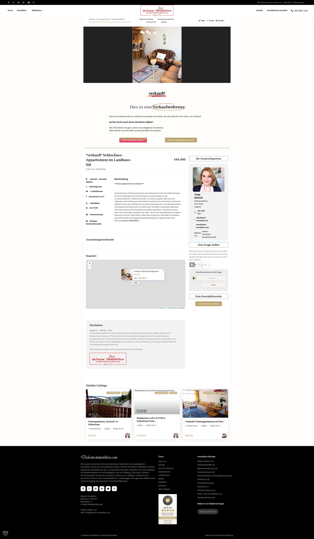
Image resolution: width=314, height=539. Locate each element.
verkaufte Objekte (118, 19)
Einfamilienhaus (204, 472)
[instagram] (33, 2)
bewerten (162, 485)
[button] (5, 533)
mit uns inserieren (166, 468)
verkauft (93, 179)
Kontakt (259, 10)
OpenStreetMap (172, 308)
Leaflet (163, 308)
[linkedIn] (23, 2)
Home (10, 10)
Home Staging (164, 489)
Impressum (209, 535)
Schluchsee (100, 169)
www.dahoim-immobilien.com (202, 226)
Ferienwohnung (103, 19)
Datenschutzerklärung (224, 535)
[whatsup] (13, 2)
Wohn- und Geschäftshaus (208, 494)
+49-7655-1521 (201, 212)
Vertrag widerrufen (208, 511)
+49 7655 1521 (301, 10)
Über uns (162, 461)
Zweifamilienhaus (204, 497)
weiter (213, 285)
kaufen (161, 478)
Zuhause (92, 19)
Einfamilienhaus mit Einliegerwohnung (213, 475)
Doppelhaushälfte (204, 465)
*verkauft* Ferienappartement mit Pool (204, 421)
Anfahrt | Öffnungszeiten (295, 2)
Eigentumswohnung (205, 468)
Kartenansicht (164, 472)
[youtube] (28, 2)
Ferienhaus (202, 479)
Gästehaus (201, 486)
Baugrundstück (203, 461)
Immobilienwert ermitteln (277, 10)
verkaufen (162, 482)
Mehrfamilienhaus (205, 490)
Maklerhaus (37, 10)
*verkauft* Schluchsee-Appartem (146, 271)
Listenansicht (164, 475)
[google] (18, 2)
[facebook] (8, 2)
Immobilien (21, 10)
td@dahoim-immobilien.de (202, 219)
